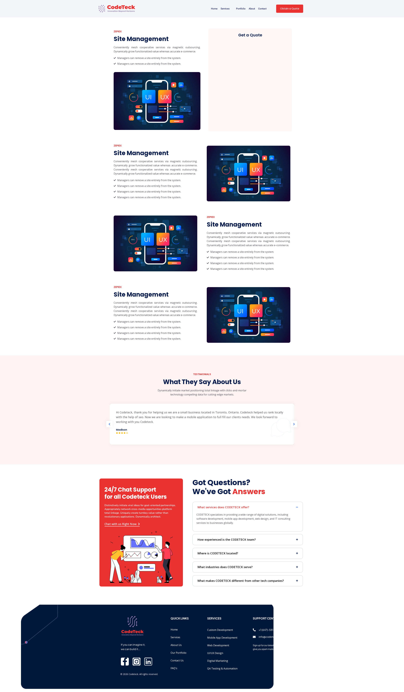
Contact (262, 8)
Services (225, 8)
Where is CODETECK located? (217, 553)
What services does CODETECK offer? (223, 507)
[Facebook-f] (125, 662)
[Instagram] (136, 662)
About (252, 8)
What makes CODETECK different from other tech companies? (240, 581)
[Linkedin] (148, 662)
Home (214, 8)
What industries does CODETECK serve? (225, 567)
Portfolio (241, 8)
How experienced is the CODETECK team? (226, 539)
